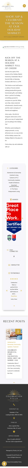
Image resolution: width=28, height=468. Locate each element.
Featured (15, 347)
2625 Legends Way (14, 426)
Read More (14, 296)
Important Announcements (14, 185)
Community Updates (18, 37)
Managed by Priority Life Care (14, 450)
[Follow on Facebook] (14, 256)
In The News (14, 189)
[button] (24, 6)
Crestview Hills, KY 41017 (14, 428)
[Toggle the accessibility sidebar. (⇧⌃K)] (4, 463)
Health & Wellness (14, 182)
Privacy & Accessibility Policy (14, 462)
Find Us (14, 422)
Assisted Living (14, 175)
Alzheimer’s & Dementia (14, 172)
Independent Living (14, 191)
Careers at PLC (14, 177)
